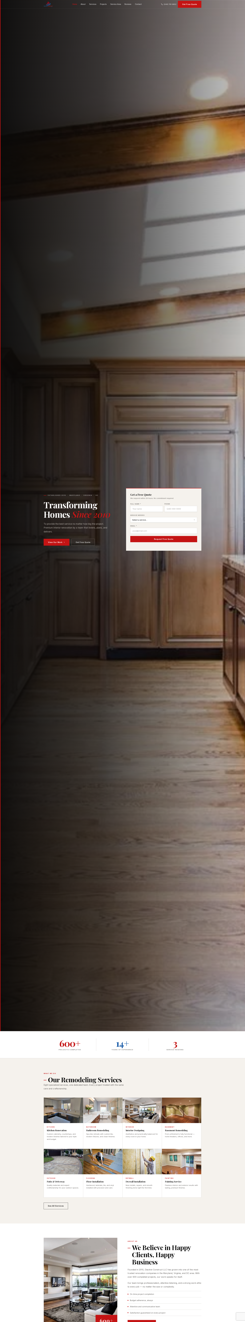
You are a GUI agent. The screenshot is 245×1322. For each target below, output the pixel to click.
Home (74, 4)
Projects (103, 4)
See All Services (56, 1206)
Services (92, 4)
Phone (167, 504)
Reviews (128, 4)
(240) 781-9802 (170, 4)
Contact (138, 4)
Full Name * (135, 504)
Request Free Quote (163, 539)
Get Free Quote (189, 4)
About (83, 4)
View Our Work (55, 542)
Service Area (115, 4)
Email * (133, 526)
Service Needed (137, 515)
